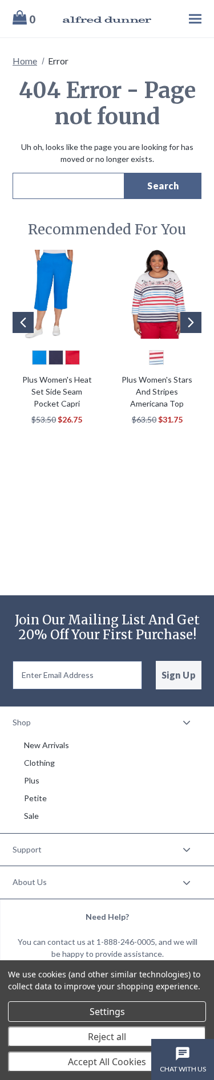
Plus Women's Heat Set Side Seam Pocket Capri (57, 391)
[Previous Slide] (23, 322)
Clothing (39, 763)
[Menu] (182, 18)
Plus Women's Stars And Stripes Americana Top (157, 391)
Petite (35, 798)
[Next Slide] (190, 322)
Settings (107, 1011)
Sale (31, 816)
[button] (19, 340)
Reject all (107, 1036)
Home (25, 60)
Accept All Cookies (107, 1061)
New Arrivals (46, 745)
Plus (31, 780)
